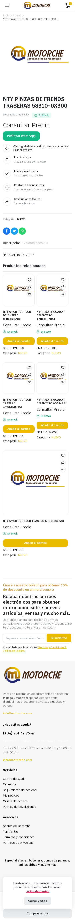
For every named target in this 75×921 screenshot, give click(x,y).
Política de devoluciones (19, 807)
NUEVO (17, 15)
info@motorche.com (17, 713)
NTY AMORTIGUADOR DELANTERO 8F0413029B (17, 315)
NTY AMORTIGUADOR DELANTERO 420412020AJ (51, 315)
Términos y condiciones (19, 837)
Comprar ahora (37, 913)
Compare (29, 287)
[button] (6, 148)
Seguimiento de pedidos (19, 790)
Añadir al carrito (18, 341)
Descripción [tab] (12, 243)
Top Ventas (10, 831)
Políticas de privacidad (18, 842)
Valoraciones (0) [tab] (36, 243)
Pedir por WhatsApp (21, 136)
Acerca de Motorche (16, 826)
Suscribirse (59, 638)
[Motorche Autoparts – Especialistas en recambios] (37, 5)
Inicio (6, 15)
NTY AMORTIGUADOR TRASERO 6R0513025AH (33, 521)
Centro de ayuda (14, 779)
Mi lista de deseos (15, 801)
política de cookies (37, 891)
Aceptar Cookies (37, 900)
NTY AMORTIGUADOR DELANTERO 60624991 (52, 401)
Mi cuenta (9, 784)
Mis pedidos (11, 795)
